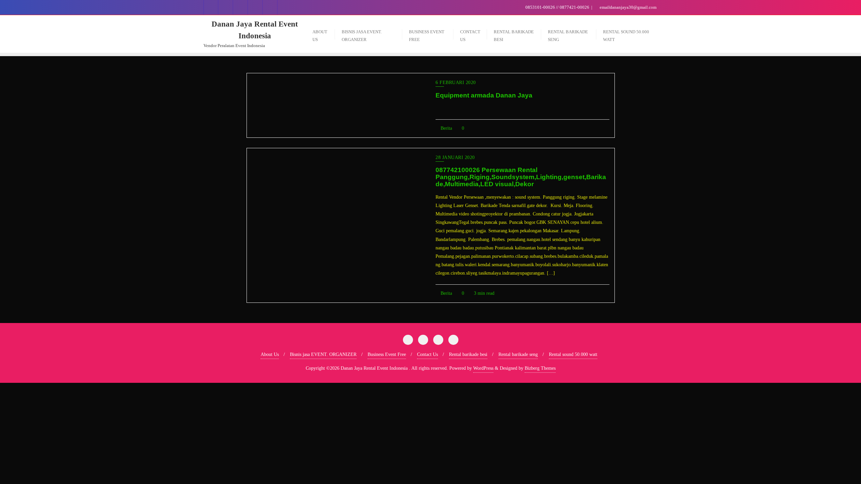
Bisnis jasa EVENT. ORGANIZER (323, 354)
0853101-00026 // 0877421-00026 (557, 7)
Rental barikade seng (518, 354)
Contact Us (427, 354)
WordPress (483, 368)
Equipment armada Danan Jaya (484, 95)
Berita (445, 128)
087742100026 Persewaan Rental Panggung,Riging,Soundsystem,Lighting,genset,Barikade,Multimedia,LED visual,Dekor (521, 177)
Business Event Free (387, 354)
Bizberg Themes (540, 368)
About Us (270, 354)
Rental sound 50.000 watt (573, 354)
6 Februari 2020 (456, 82)
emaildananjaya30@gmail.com (628, 7)
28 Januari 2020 (455, 157)
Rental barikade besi (468, 354)
